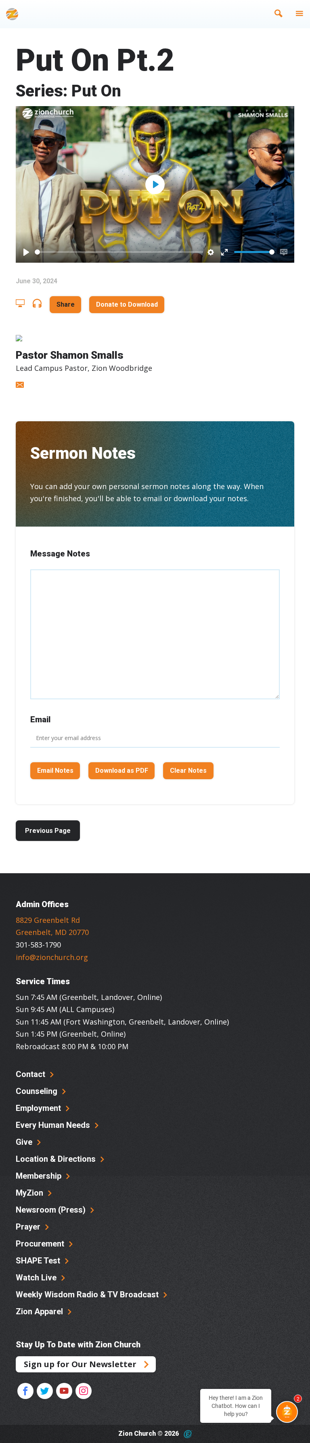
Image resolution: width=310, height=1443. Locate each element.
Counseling (37, 1091)
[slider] (119, 252)
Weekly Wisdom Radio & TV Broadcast (88, 1294)
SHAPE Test (39, 1260)
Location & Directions (57, 1159)
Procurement (41, 1244)
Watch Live (37, 1277)
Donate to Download (127, 304)
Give (25, 1142)
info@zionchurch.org (52, 957)
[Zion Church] (12, 14)
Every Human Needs (54, 1125)
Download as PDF (121, 770)
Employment (39, 1108)
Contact (31, 1074)
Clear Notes (188, 770)
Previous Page (48, 830)
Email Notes (55, 770)
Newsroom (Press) (52, 1210)
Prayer (29, 1227)
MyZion (30, 1193)
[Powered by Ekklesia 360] (188, 1434)
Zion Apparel (40, 1311)
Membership (39, 1176)
